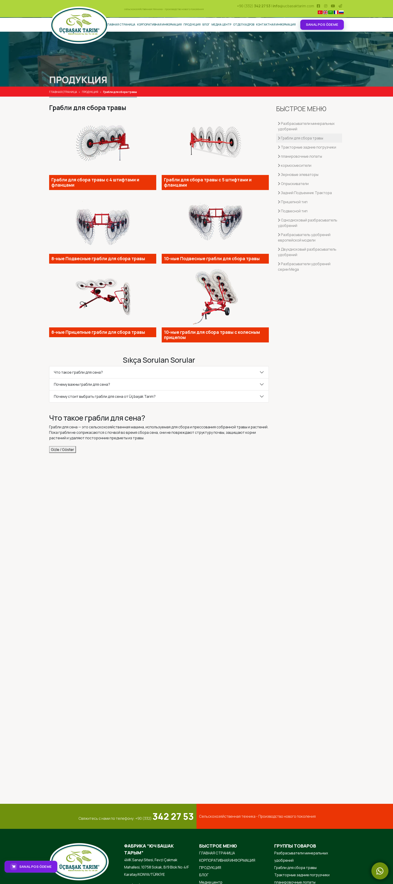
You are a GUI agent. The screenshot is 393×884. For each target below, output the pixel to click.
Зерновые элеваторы (299, 174)
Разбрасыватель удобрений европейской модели (304, 237)
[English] (325, 12)
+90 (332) (253, 5)
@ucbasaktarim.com (293, 5)
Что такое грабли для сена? (78, 372)
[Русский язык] (341, 12)
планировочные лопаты (301, 156)
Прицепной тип (293, 201)
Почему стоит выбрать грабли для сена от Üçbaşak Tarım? (105, 396)
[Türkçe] (319, 12)
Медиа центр (221, 24)
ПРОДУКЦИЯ (192, 24)
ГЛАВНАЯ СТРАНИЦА (120, 24)
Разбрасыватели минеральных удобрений (306, 126)
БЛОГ (206, 24)
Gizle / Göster (62, 449)
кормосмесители (295, 165)
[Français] (335, 12)
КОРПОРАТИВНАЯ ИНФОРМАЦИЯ (159, 24)
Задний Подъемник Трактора (306, 192)
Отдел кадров (243, 24)
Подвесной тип (293, 210)
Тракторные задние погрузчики (308, 147)
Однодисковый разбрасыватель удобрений (307, 223)
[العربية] (330, 12)
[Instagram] (325, 6)
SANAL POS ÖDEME (322, 24)
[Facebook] (318, 6)
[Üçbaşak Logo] (79, 25)
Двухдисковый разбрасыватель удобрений (307, 252)
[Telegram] (340, 6)
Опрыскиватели (294, 183)
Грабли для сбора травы (301, 138)
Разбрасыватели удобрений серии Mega (304, 266)
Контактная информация (276, 24)
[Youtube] (333, 6)
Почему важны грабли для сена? (82, 384)
